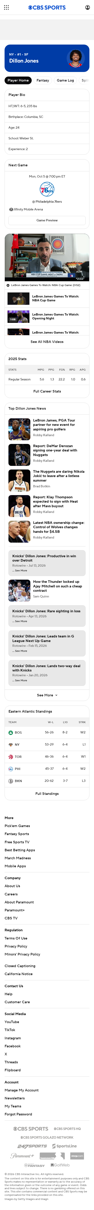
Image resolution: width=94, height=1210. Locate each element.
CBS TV (11, 923)
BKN (18, 786)
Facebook (13, 1050)
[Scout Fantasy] (34, 1169)
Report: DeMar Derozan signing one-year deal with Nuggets (55, 455)
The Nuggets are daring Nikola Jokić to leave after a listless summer (58, 480)
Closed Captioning (20, 970)
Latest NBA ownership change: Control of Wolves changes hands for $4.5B (58, 531)
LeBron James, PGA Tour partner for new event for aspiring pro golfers (54, 429)
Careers (11, 899)
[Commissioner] (52, 1159)
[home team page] (47, 189)
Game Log (65, 80)
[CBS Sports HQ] (67, 1132)
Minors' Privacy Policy (22, 959)
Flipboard (13, 1074)
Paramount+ (15, 915)
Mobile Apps (15, 870)
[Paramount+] (22, 1159)
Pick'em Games (17, 830)
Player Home (18, 80)
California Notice (19, 978)
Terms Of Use (16, 943)
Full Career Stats (47, 396)
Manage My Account (22, 1095)
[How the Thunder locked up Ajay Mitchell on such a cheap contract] (19, 595)
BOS (18, 737)
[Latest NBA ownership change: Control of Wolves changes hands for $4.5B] (19, 536)
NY (17, 749)
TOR (18, 761)
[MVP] (77, 1159)
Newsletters (15, 1103)
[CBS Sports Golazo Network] (47, 1141)
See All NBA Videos (47, 342)
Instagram (13, 1042)
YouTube (12, 1026)
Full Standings (47, 798)
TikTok (10, 1034)
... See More (19, 575)
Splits (86, 80)
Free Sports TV (17, 846)
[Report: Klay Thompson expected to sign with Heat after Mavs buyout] (19, 511)
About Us (12, 890)
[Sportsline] (64, 1150)
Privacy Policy (16, 951)
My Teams (13, 1111)
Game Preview (47, 220)
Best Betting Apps (20, 854)
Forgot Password (18, 1119)
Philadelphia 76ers (49, 202)
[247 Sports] (32, 1150)
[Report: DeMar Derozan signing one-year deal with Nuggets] (19, 459)
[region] (47, 257)
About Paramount (19, 907)
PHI (17, 774)
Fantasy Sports (17, 838)
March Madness (18, 862)
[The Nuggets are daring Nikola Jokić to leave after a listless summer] (19, 485)
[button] (6, 7)
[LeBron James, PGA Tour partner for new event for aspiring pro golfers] (19, 434)
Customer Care (17, 1006)
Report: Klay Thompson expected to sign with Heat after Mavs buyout (55, 506)
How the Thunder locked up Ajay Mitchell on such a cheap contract (57, 590)
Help (9, 998)
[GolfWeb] (60, 1170)
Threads (11, 1066)
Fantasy (43, 80)
